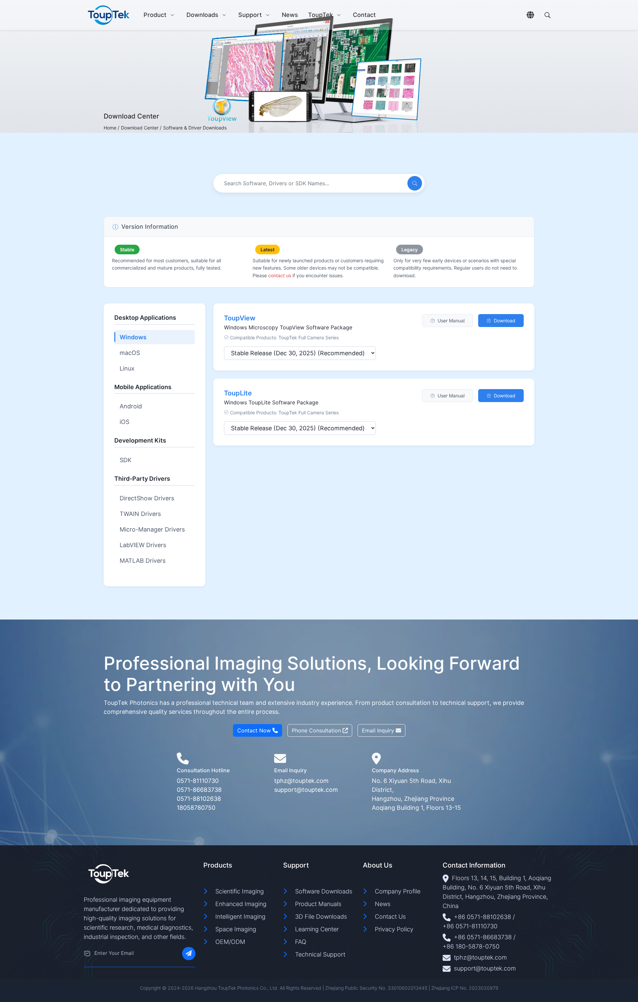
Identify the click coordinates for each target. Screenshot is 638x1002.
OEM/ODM (230, 941)
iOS (124, 421)
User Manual (451, 320)
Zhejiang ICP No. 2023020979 (464, 988)
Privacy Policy (394, 929)
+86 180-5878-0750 (471, 946)
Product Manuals (318, 903)
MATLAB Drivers (142, 560)
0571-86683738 (199, 789)
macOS (130, 352)
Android (131, 406)
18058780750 (196, 807)
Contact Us (390, 916)
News (290, 14)
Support (250, 14)
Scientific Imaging (239, 891)
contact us (279, 275)
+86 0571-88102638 (482, 916)
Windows (133, 337)
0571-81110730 (198, 780)
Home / (111, 127)
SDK (126, 460)
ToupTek (320, 14)
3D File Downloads (321, 916)
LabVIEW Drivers (143, 545)
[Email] (87, 953)
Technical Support (320, 954)
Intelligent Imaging (240, 916)
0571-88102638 (199, 798)
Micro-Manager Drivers (152, 529)
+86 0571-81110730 (470, 926)
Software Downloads (323, 891)
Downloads (202, 14)
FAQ (300, 941)
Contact (364, 14)
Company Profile (397, 891)
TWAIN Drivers (140, 513)
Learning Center (317, 929)
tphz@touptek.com (301, 780)
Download (504, 320)
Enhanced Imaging (240, 903)
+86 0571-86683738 (483, 937)
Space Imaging (235, 929)
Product (155, 14)
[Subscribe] (188, 953)
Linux (127, 368)
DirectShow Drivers (147, 498)
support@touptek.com (306, 789)
